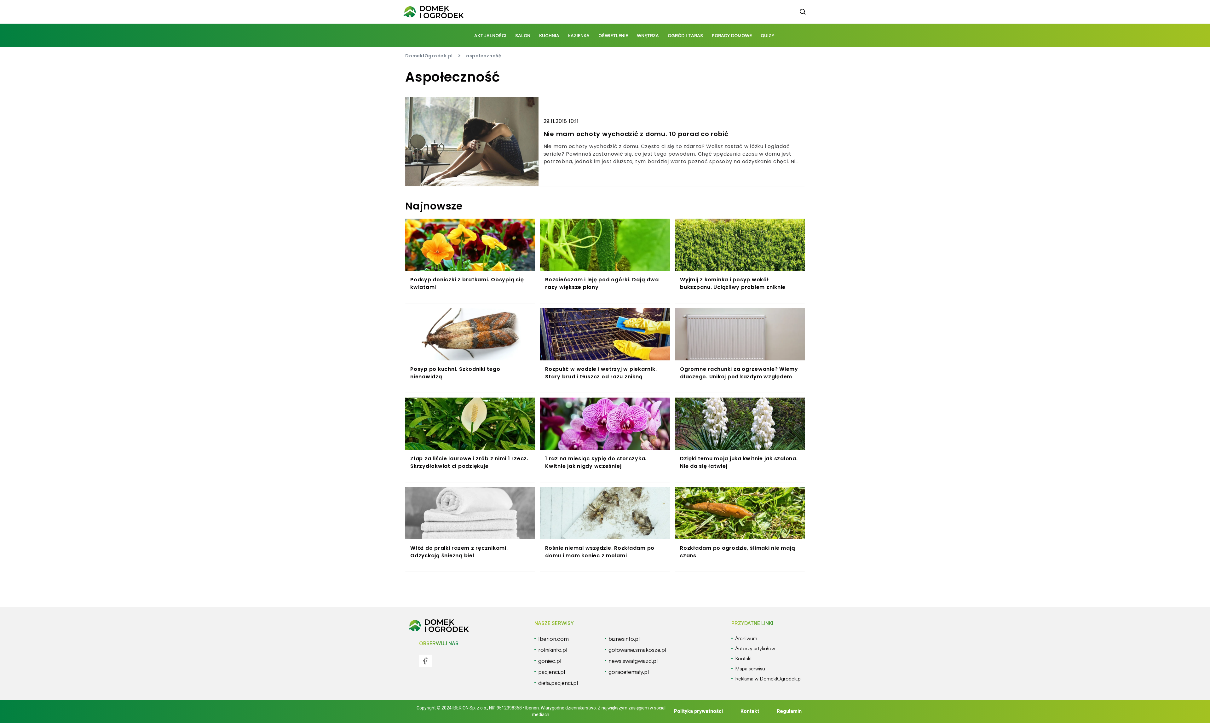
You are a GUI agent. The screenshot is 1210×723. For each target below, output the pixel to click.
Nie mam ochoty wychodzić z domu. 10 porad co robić (636, 134)
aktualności (490, 35)
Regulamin (789, 711)
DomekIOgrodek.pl (429, 56)
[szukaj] (803, 12)
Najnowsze (434, 206)
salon (522, 35)
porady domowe (732, 35)
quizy (767, 35)
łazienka (579, 35)
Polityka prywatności (698, 711)
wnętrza (648, 35)
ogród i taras (685, 35)
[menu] (425, 661)
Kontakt (749, 711)
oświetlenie (613, 35)
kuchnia (549, 35)
